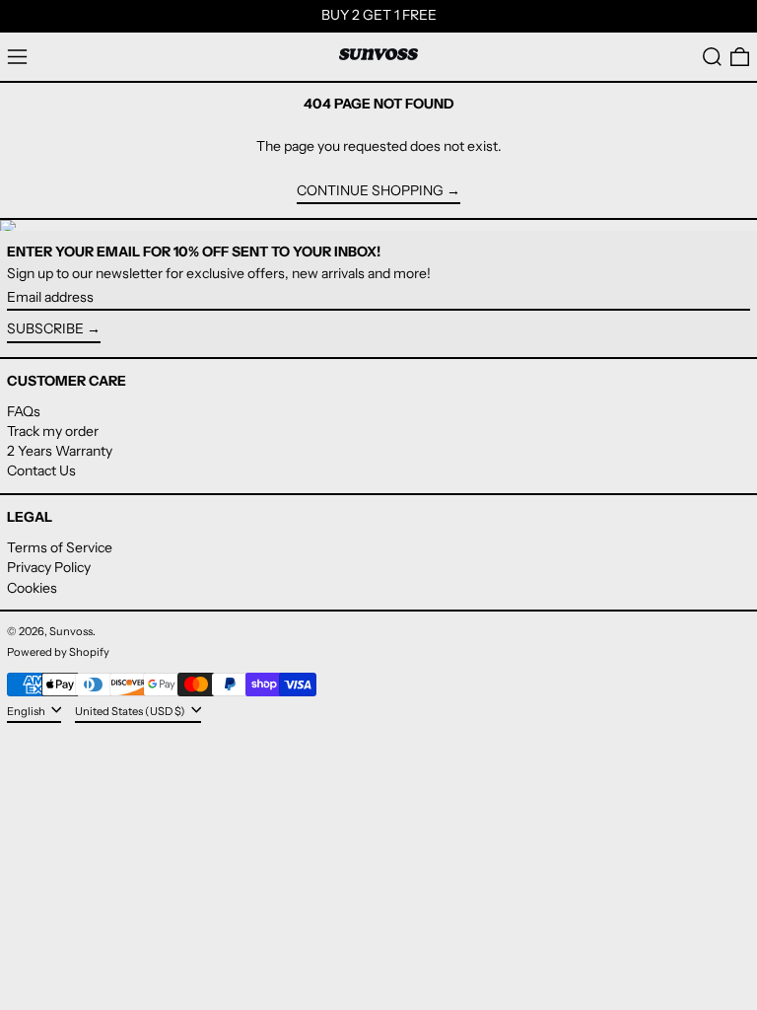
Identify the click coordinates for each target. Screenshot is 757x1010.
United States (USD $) (131, 710)
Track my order (53, 431)
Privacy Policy (49, 567)
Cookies (32, 588)
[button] (712, 57)
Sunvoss (71, 631)
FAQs (23, 411)
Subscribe (45, 328)
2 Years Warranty (59, 451)
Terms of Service (59, 547)
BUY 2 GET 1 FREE (379, 15)
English (27, 710)
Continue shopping (370, 190)
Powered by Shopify (58, 652)
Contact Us (41, 470)
